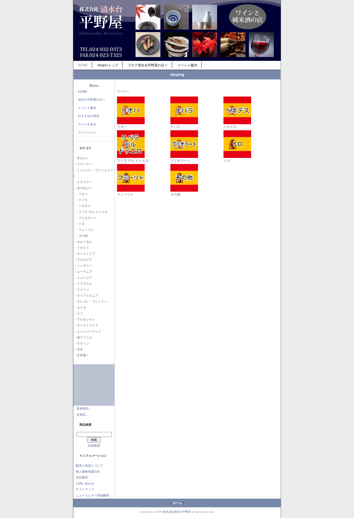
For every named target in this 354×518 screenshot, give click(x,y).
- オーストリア (84, 253)
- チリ (78, 313)
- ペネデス (82, 205)
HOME (83, 65)
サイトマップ (85, 489)
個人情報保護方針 (88, 471)
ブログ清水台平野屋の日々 (148, 65)
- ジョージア (82, 277)
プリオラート (180, 161)
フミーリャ (125, 194)
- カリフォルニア (85, 295)
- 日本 (78, 349)
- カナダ (79, 307)
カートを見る (87, 124)
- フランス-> (82, 164)
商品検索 (85, 424)
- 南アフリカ (82, 337)
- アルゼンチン (84, 319)
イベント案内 (187, 65)
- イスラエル (82, 283)
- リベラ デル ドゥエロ (90, 212)
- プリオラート (85, 218)
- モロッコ (81, 343)
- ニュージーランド (87, 331)
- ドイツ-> (81, 289)
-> (82, 158)
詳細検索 (94, 445)
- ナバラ (80, 200)
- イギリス (81, 247)
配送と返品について (89, 465)
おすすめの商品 (88, 116)
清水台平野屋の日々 (91, 99)
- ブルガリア (82, 259)
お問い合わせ (85, 483)
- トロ (79, 223)
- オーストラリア (85, 325)
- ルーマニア (82, 271)
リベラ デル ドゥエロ (133, 161)
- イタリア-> (82, 182)
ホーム (177, 502)
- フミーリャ (83, 229)
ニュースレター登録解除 (92, 495)
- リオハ (80, 194)
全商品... (82, 414)
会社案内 (82, 477)
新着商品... (84, 408)
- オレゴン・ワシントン (90, 301)
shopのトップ (107, 65)
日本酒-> (82, 355)
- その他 (80, 235)
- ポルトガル (82, 241)
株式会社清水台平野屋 (177, 511)
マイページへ (87, 132)
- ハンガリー (82, 265)
